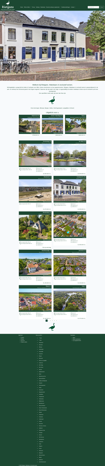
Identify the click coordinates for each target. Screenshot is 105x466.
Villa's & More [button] (27, 7)
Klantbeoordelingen (65, 7)
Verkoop (38, 7)
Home (21, 7)
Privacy (22, 339)
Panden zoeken (24, 342)
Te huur (33, 7)
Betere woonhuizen (76, 339)
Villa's (74, 337)
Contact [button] (72, 7)
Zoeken (101, 7)
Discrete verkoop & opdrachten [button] (53, 7)
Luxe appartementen (77, 340)
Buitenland (43, 7)
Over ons (23, 340)
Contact (22, 337)
